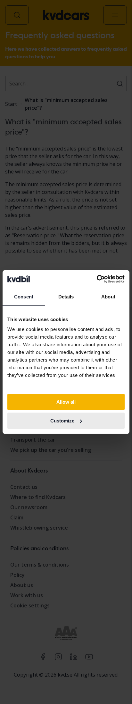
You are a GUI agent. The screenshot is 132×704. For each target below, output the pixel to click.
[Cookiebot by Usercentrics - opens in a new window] (97, 279)
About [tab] (108, 296)
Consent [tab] (23, 296)
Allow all (66, 402)
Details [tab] (66, 296)
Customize (62, 420)
